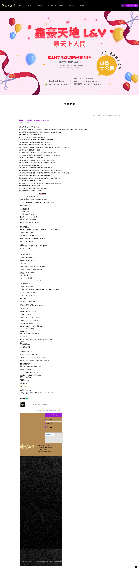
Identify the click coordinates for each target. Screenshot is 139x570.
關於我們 (30, 5)
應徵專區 (61, 5)
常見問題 (50, 5)
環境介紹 (40, 5)
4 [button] (137, 17)
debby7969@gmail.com (46, 447)
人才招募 (49, 423)
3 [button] (137, 15)
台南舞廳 (99, 115)
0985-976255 (43, 449)
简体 (123, 5)
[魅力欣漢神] (8, 5)
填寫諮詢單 (131, 5)
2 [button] (137, 14)
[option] (69, 53)
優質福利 (71, 5)
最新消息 (82, 5)
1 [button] (137, 12)
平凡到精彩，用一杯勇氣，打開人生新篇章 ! (47, 410)
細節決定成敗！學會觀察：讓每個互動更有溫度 (36, 404)
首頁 (20, 5)
